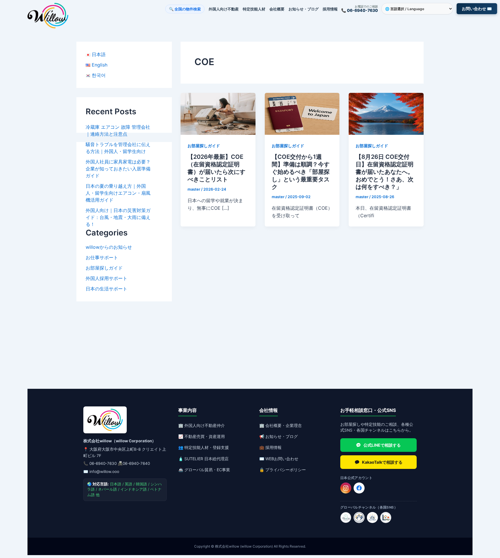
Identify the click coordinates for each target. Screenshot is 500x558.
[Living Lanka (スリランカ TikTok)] (385, 517)
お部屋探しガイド (104, 268)
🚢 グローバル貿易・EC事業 (204, 469)
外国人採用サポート (106, 278)
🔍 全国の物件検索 (185, 9)
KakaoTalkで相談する (382, 462)
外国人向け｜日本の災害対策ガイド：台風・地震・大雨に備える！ (118, 217)
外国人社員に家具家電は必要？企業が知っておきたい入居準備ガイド (118, 168)
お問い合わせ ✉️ (477, 8)
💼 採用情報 (270, 447)
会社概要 (276, 9)
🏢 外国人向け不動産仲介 (201, 425)
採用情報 (330, 9)
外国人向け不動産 (224, 9)
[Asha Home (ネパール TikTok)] (372, 517)
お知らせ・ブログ (303, 9)
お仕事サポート (102, 257)
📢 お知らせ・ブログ (278, 436)
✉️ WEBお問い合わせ (278, 458)
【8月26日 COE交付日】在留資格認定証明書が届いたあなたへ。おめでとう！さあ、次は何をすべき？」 (384, 171)
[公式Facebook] (359, 488)
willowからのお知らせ (109, 247)
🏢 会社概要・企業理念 (280, 425)
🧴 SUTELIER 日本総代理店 (203, 458)
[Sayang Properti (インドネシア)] (359, 517)
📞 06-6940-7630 (359, 10)
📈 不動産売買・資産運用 (201, 436)
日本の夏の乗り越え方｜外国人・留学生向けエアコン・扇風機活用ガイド (118, 193)
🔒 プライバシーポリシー (282, 469)
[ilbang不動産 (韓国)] (345, 517)
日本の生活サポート (106, 289)
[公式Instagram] (345, 488)
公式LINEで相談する (382, 445)
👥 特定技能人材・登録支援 (203, 447)
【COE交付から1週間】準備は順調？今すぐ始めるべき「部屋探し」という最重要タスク (301, 171)
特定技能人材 (254, 9)
